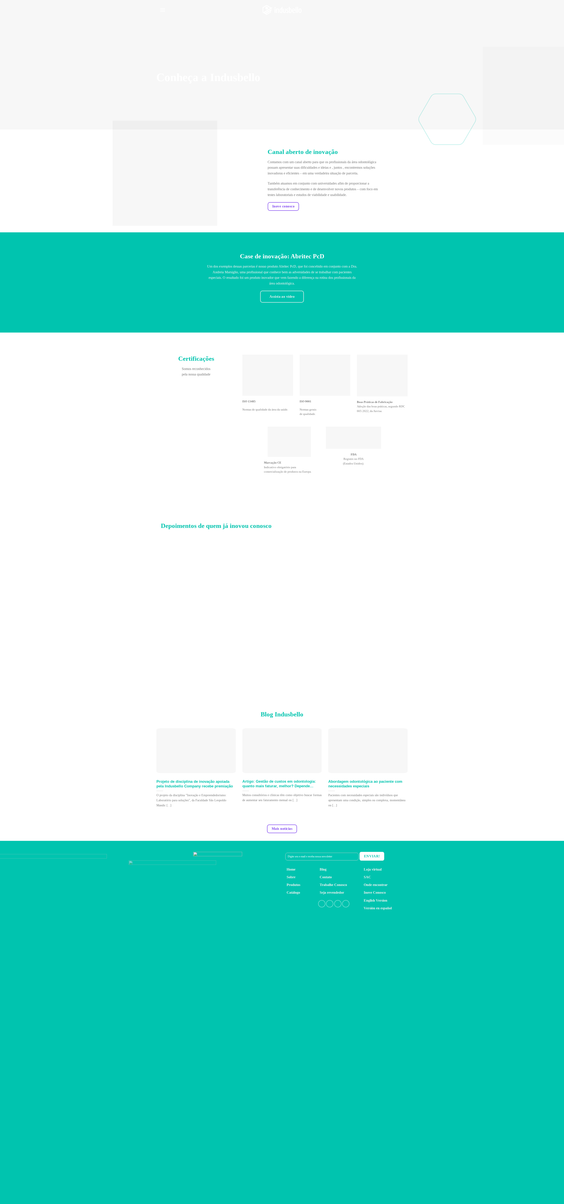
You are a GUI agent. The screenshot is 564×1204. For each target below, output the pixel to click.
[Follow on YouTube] (345, 903)
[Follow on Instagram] (329, 903)
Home (291, 869)
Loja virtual (373, 869)
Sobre (291, 877)
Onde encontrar (376, 885)
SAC (367, 877)
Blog (323, 869)
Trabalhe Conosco (333, 885)
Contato (326, 877)
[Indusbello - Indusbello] (282, 10)
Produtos (293, 885)
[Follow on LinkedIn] (337, 903)
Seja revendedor (332, 892)
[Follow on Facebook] (321, 903)
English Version (375, 900)
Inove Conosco (375, 892)
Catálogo (293, 892)
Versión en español (378, 908)
